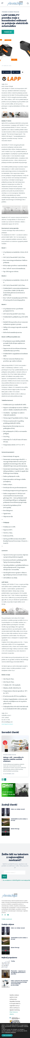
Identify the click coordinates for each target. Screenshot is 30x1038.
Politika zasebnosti (7, 919)
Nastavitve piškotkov (10, 1032)
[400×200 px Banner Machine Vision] (15, 798)
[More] (22, 72)
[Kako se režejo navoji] (6, 812)
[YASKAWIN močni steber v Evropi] (6, 822)
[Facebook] (2, 915)
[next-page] (5, 779)
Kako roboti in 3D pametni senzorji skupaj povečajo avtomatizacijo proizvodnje (19, 983)
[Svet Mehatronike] (15, 3)
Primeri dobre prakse (10, 12)
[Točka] (6, 964)
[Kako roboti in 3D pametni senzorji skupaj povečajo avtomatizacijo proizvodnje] (6, 984)
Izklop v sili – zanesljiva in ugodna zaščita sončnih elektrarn (13, 759)
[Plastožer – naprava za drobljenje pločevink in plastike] (6, 974)
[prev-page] (3, 779)
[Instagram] (5, 915)
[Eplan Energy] (6, 832)
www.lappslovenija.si (7, 724)
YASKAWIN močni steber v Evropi (19, 819)
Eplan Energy (15, 828)
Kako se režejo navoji (18, 809)
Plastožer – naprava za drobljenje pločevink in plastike (18, 972)
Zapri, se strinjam (7, 1035)
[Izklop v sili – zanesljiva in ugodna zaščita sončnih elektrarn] (15, 744)
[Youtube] (8, 915)
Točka (13, 961)
